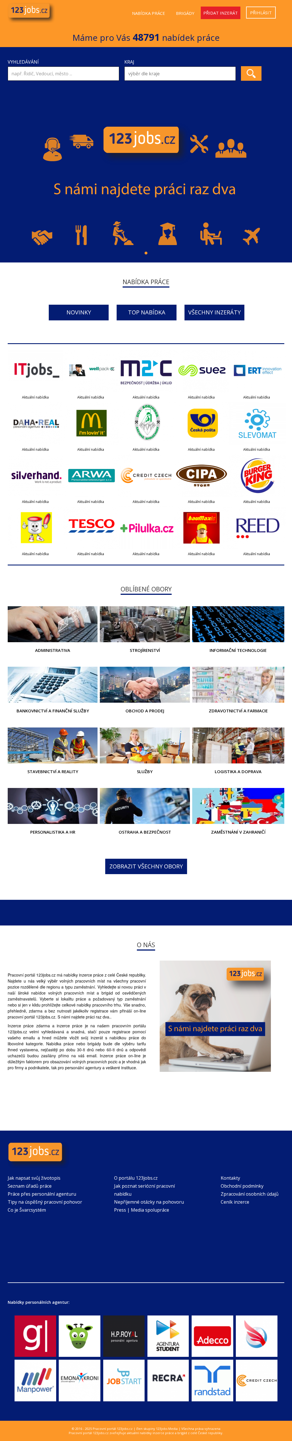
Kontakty (230, 1178)
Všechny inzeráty (214, 312)
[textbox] (181, 73)
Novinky (78, 312)
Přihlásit (261, 12)
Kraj (129, 62)
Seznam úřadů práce (30, 1186)
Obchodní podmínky (242, 1186)
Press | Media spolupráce (141, 1210)
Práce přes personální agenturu (42, 1194)
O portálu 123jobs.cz (136, 1178)
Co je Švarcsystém (27, 1210)
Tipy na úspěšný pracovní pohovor (45, 1202)
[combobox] (180, 73)
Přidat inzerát (220, 13)
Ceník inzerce (235, 1202)
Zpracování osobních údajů (250, 1194)
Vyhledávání (23, 62)
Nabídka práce (148, 13)
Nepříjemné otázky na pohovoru (149, 1202)
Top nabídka (146, 312)
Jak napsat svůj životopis (34, 1178)
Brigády (185, 13)
